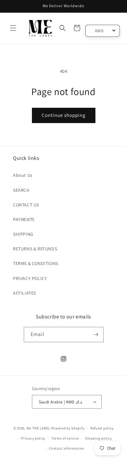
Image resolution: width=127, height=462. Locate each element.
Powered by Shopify (68, 428)
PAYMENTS (24, 219)
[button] (13, 28)
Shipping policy (98, 438)
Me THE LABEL (38, 428)
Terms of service (65, 438)
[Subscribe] (96, 334)
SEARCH (21, 190)
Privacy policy (33, 438)
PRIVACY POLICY (30, 278)
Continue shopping (64, 115)
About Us (23, 175)
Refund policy (102, 428)
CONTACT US (26, 205)
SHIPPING (23, 234)
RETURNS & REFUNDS (35, 249)
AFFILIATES (24, 293)
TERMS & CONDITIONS (35, 263)
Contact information (66, 448)
